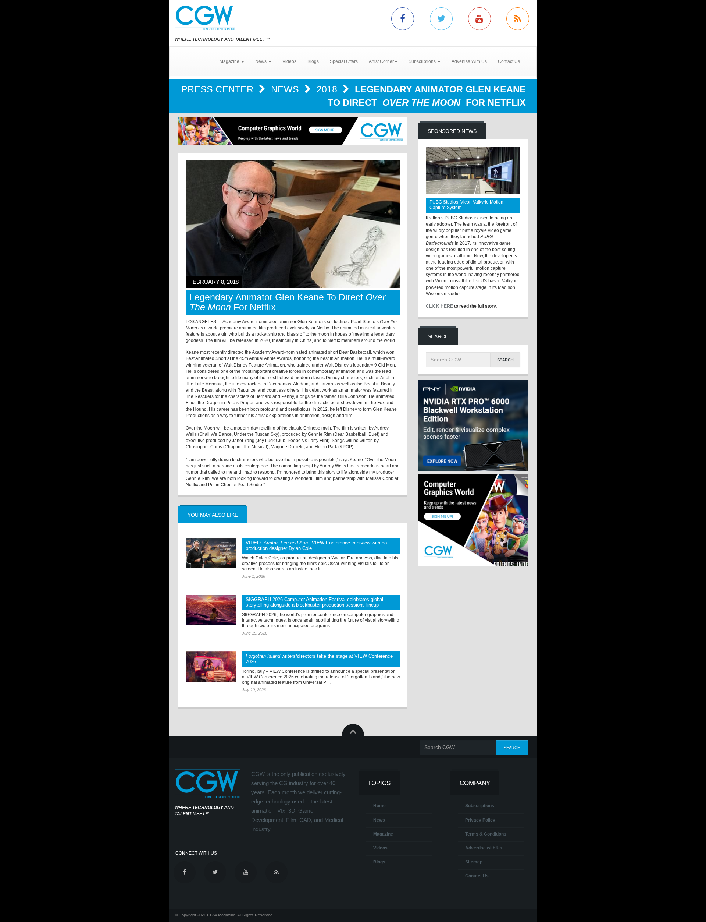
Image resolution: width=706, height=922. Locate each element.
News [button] (261, 61)
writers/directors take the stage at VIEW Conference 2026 (319, 658)
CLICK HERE (439, 306)
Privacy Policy (480, 820)
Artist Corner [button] (381, 61)
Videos (289, 61)
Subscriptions (479, 805)
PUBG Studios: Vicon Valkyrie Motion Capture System (466, 204)
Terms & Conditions (485, 834)
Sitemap (473, 862)
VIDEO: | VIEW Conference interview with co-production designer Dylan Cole (317, 545)
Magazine (383, 834)
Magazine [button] (230, 61)
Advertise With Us (469, 61)
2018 (328, 89)
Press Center (218, 89)
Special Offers (344, 61)
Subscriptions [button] (423, 61)
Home (379, 805)
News (286, 89)
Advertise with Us (483, 848)
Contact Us (509, 61)
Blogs (313, 61)
